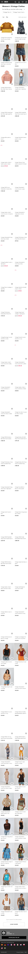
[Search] (15, 2)
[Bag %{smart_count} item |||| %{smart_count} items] (26, 2)
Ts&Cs (26, 952)
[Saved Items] (22, 2)
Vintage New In (7, 12)
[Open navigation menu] (2, 2)
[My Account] (19, 2)
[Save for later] (12, 34)
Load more (14, 924)
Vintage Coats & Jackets (19, 12)
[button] (2, 945)
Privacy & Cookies (20, 952)
